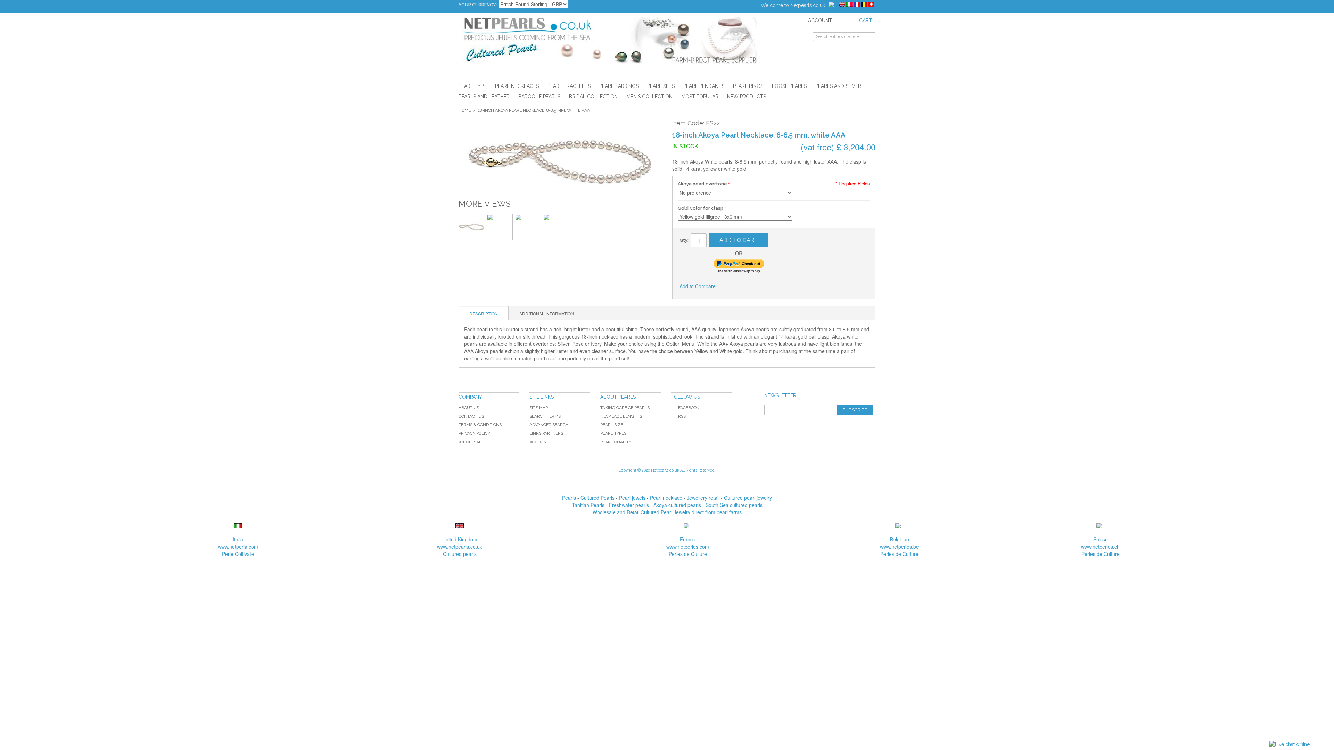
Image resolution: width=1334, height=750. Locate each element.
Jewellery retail (703, 497)
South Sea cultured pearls (734, 504)
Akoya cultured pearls (677, 504)
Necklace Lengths (621, 416)
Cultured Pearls (597, 497)
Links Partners (546, 433)
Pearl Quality (615, 442)
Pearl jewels (632, 497)
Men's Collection (649, 96)
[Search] (870, 37)
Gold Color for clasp (700, 208)
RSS (682, 416)
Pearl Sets (661, 86)
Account (539, 442)
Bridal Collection (593, 96)
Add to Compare (698, 286)
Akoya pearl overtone (702, 183)
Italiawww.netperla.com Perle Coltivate (238, 546)
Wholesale (471, 442)
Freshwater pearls (629, 504)
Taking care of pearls (625, 407)
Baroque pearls (539, 96)
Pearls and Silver (838, 86)
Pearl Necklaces (517, 86)
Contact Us (471, 416)
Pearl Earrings (619, 86)
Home (465, 110)
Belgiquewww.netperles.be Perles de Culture (899, 546)
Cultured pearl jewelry (748, 497)
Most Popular (699, 96)
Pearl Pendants (703, 86)
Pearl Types (613, 433)
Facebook (688, 407)
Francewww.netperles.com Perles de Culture (687, 546)
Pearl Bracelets (569, 86)
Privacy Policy (474, 433)
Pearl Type (472, 86)
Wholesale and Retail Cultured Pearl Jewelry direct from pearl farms (667, 512)
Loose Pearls (789, 86)
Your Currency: (478, 4)
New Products (746, 96)
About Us (469, 407)
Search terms (545, 416)
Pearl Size (611, 424)
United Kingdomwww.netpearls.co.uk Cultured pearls (459, 546)
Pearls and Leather (484, 96)
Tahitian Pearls (588, 504)
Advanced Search (549, 424)
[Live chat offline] (1289, 744)
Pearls (569, 497)
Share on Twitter (744, 286)
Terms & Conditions (480, 424)
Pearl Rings (748, 86)
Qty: (684, 240)
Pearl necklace (666, 497)
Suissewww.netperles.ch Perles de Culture (1100, 546)
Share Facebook (730, 286)
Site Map (538, 407)
